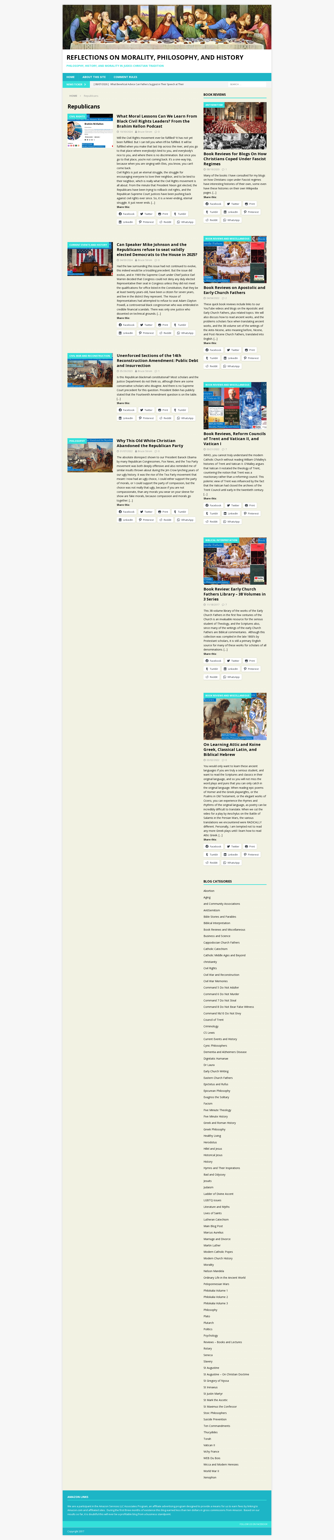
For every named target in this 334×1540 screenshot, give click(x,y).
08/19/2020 (213, 169)
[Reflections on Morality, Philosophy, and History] (167, 47)
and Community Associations (222, 904)
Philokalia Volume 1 (216, 1290)
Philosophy (210, 1310)
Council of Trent (214, 1020)
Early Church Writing (216, 1071)
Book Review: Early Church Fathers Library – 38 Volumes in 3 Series (235, 594)
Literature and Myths (217, 1207)
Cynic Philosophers (215, 1045)
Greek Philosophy (214, 1129)
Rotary (208, 1348)
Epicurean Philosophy (217, 1091)
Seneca (208, 1355)
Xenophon (210, 1477)
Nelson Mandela (214, 1271)
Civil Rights (210, 968)
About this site (94, 77)
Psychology (211, 1335)
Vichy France (211, 1451)
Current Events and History (220, 1039)
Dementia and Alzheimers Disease (225, 1052)
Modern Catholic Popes (218, 1252)
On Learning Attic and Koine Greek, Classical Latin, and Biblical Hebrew (232, 749)
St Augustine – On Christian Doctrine (226, 1374)
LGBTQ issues (212, 1200)
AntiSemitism (212, 910)
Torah (207, 1439)
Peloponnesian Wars (216, 1284)
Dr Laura (209, 1065)
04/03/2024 (126, 260)
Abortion (209, 891)
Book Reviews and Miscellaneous (224, 929)
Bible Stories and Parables (220, 916)
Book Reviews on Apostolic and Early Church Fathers (234, 290)
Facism (208, 1103)
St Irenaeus (211, 1387)
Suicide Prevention (215, 1419)
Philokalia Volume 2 (216, 1297)
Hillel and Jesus (213, 1148)
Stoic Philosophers (215, 1413)
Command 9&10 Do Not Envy (222, 1013)
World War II (211, 1471)
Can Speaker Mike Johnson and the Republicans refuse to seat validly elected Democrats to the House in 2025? (157, 249)
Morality (209, 1264)
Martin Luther (212, 1245)
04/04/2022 (213, 298)
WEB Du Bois (212, 1458)
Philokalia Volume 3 (216, 1303)
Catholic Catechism (215, 949)
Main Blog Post (213, 1226)
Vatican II (209, 1445)
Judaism (208, 1187)
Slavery (208, 1361)
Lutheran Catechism (216, 1219)
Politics (208, 1329)
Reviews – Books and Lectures (223, 1342)
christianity (210, 962)
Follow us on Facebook (254, 1524)
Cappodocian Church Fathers (222, 942)
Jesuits (208, 1181)
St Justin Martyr (213, 1393)
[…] (153, 202)
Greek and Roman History (220, 1123)
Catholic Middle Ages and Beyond (224, 955)
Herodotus (210, 1142)
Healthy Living (212, 1136)
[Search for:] (247, 84)
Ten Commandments (217, 1426)
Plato (207, 1316)
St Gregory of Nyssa (216, 1380)
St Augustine (211, 1368)
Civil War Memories (216, 981)
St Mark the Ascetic (216, 1400)
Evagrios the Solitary (216, 1097)
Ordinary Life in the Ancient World (224, 1277)
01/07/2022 (126, 451)
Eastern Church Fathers (218, 1078)
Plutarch (209, 1323)
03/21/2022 (213, 449)
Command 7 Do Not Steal (220, 1000)
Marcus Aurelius (213, 1232)
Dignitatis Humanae (216, 1058)
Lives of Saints (213, 1213)
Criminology (211, 1026)
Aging (207, 897)
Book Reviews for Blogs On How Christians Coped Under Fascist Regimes (235, 158)
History (208, 1161)
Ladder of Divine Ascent (218, 1194)
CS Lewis (209, 1032)
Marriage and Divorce (217, 1239)
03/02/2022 (213, 760)
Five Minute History (216, 1116)
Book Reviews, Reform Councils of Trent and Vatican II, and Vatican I (235, 438)
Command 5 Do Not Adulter (221, 987)
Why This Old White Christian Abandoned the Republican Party (150, 443)
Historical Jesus (213, 1155)
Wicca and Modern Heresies (221, 1464)
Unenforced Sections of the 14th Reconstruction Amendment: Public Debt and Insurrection (157, 360)
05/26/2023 (126, 371)
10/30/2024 (126, 131)
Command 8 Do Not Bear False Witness (229, 1007)
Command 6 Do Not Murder (221, 994)
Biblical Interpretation (217, 923)
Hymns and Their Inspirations (222, 1168)
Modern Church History (218, 1258)
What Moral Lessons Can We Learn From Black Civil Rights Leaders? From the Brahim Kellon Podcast (157, 121)
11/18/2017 (213, 604)
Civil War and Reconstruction (221, 975)
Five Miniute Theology (217, 1110)
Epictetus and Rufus (216, 1084)
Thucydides (211, 1432)
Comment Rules (125, 77)
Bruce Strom (145, 131)
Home (70, 77)
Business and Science (217, 936)
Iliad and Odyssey (214, 1174)
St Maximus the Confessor (220, 1406)
